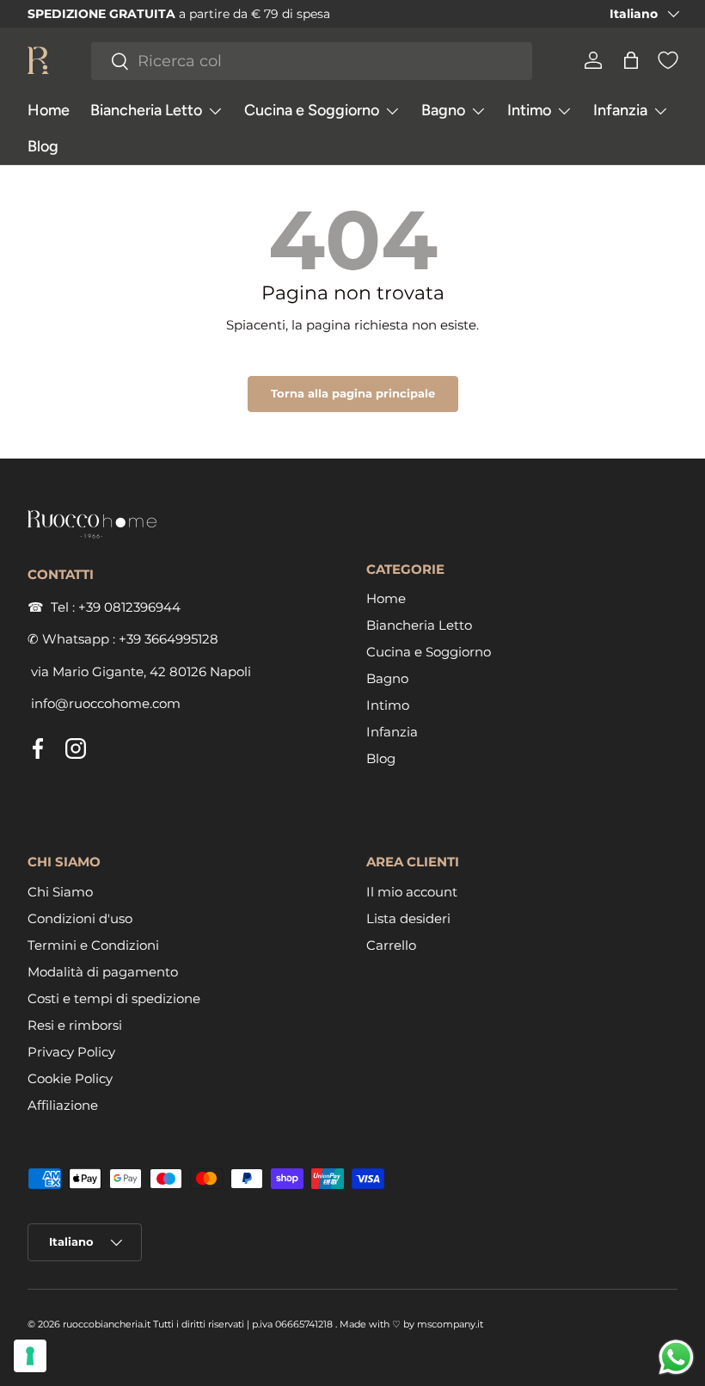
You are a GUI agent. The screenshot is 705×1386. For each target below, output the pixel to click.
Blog (43, 146)
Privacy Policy (71, 1052)
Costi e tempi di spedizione (114, 998)
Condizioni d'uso (80, 918)
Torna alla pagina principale (353, 393)
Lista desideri (408, 918)
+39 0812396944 (129, 607)
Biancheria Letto (419, 625)
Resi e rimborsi (75, 1025)
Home (49, 110)
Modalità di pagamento (103, 972)
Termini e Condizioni (93, 945)
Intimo (387, 705)
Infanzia (392, 732)
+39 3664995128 (168, 639)
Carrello (391, 945)
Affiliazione (63, 1105)
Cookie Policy (70, 1078)
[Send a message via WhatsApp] (676, 1357)
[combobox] (311, 61)
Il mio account (411, 892)
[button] (631, 60)
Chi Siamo (60, 892)
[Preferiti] (668, 60)
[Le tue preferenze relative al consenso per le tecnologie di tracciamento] (30, 1356)
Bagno (387, 678)
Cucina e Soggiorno (428, 652)
